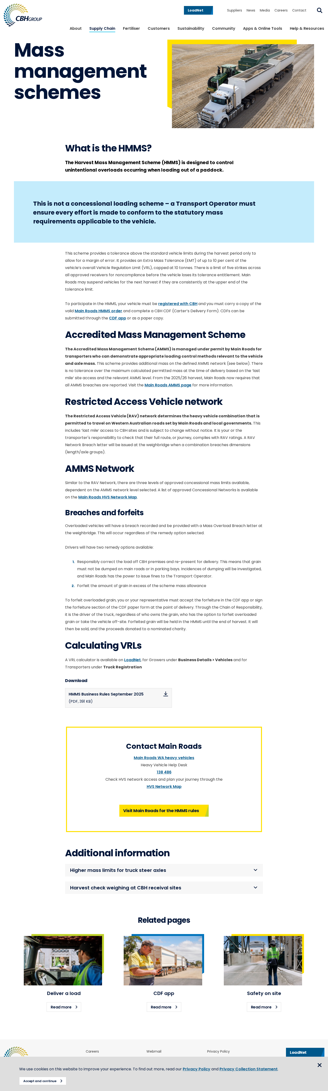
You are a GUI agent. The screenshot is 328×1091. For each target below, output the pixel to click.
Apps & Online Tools (262, 28)
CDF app (117, 318)
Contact (299, 10)
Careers (281, 10)
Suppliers (234, 10)
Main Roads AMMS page (168, 385)
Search (319, 10)
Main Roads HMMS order (98, 311)
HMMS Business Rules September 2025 (106, 697)
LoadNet (132, 660)
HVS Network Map (164, 786)
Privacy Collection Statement (248, 1069)
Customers (159, 28)
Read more (66, 1007)
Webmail (153, 1051)
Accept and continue (39, 1081)
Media (265, 10)
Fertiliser (131, 28)
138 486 (164, 772)
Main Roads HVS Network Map (107, 497)
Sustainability (190, 28)
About (76, 28)
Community (223, 28)
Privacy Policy (218, 1051)
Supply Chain (102, 28)
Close (319, 1065)
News (251, 10)
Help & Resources (307, 28)
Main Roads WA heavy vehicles (164, 758)
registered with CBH (177, 303)
